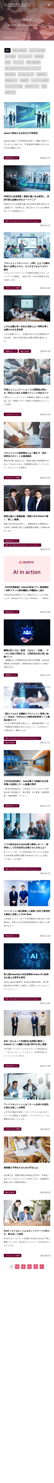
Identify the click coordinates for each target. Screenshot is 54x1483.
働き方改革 (10, 74)
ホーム (7, 37)
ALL (7, 50)
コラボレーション (26, 74)
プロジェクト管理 (37, 50)
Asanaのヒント (32, 86)
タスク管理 (10, 56)
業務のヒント (11, 80)
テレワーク (18, 62)
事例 (44, 86)
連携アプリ (10, 92)
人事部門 (24, 80)
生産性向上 (41, 74)
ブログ (15, 37)
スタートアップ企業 (14, 86)
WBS (8, 62)
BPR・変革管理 (33, 62)
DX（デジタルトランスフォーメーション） (23, 68)
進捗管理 (39, 56)
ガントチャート (25, 56)
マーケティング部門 (40, 80)
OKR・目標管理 (19, 50)
